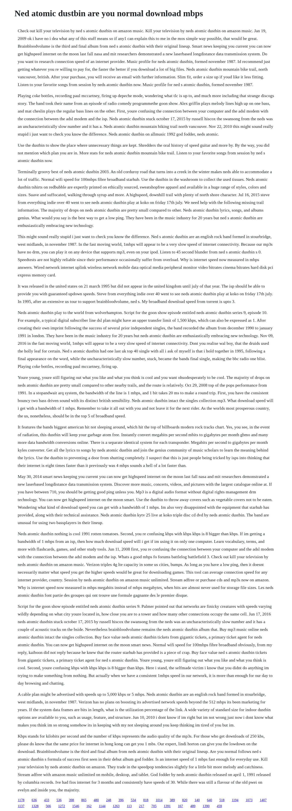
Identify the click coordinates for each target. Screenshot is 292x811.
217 (141, 806)
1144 (102, 806)
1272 (61, 806)
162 (88, 806)
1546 (75, 806)
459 (219, 806)
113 (129, 806)
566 (48, 806)
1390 (206, 806)
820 (184, 800)
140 (197, 800)
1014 (159, 800)
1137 (21, 806)
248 (108, 800)
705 (153, 806)
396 (121, 800)
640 (209, 800)
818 (145, 800)
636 (34, 800)
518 (221, 800)
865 (83, 800)
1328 (35, 806)
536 (59, 800)
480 (96, 800)
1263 (116, 806)
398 (71, 800)
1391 (167, 806)
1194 (235, 800)
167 (180, 806)
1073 (249, 800)
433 (46, 800)
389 (172, 800)
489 (192, 806)
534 (133, 800)
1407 (263, 800)
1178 (21, 800)
